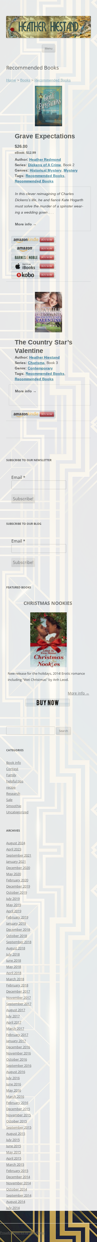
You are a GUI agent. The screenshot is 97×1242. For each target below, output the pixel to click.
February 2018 (17, 985)
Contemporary (40, 368)
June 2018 (13, 960)
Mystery (71, 170)
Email (18, 477)
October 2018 (16, 935)
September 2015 (18, 1127)
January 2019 (16, 923)
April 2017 (13, 1022)
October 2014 (16, 1189)
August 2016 (15, 1071)
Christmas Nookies (48, 603)
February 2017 (17, 1034)
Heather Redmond (45, 159)
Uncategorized (17, 812)
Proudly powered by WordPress (22, 1232)
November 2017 (18, 997)
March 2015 (15, 1164)
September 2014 (18, 1195)
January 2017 (16, 1040)
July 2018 (13, 954)
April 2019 (13, 911)
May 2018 (13, 966)
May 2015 (13, 1152)
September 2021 (18, 855)
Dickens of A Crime (44, 165)
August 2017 (15, 1010)
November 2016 (18, 1053)
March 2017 (15, 1028)
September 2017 (18, 1003)
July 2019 (13, 898)
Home (11, 80)
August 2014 (15, 1201)
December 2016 (18, 1047)
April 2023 (13, 849)
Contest (12, 768)
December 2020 (18, 867)
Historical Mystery (46, 170)
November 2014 (18, 1183)
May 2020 (13, 874)
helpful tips (14, 781)
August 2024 (15, 843)
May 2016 (13, 1090)
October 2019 (16, 892)
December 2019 (18, 886)
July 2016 (13, 1078)
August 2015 (15, 1133)
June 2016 (13, 1084)
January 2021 (16, 861)
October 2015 (16, 1121)
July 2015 (13, 1139)
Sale (9, 799)
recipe (11, 787)
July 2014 (13, 1207)
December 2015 (18, 1108)
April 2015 (13, 1158)
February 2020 (17, 880)
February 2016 (17, 1102)
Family (11, 775)
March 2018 (15, 979)
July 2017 (13, 1016)
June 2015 (13, 1146)
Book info (13, 762)
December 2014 (18, 1177)
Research (13, 793)
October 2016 (16, 1059)
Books (25, 80)
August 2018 (15, 948)
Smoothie (13, 806)
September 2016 (18, 1065)
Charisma (36, 363)
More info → (25, 224)
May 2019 (13, 904)
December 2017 (18, 991)
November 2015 (18, 1115)
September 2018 (18, 942)
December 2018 (18, 929)
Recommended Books (52, 80)
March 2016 (15, 1096)
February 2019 (17, 917)
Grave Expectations (45, 136)
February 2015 (17, 1170)
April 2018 (13, 972)
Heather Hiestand (44, 357)
